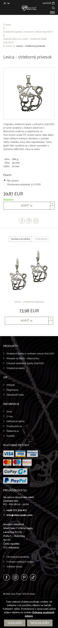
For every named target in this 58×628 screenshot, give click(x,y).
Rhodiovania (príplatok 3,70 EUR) (24, 184)
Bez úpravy (13, 181)
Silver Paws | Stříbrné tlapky (23, 594)
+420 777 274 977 (16, 510)
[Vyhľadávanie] (53, 7)
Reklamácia (12, 431)
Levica (9, 46)
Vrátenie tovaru (14, 567)
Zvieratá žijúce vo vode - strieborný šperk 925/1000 (25, 40)
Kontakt (10, 436)
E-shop (7, 25)
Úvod (9, 411)
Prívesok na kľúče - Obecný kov (22, 358)
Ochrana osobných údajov (20, 562)
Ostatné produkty (15, 368)
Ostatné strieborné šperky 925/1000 (25, 363)
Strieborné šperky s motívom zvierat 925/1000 (28, 32)
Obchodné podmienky (17, 557)
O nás (9, 416)
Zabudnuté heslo (15, 395)
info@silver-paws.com (19, 515)
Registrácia (12, 390)
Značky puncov (14, 426)
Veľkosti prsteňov (15, 421)
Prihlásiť (10, 385)
